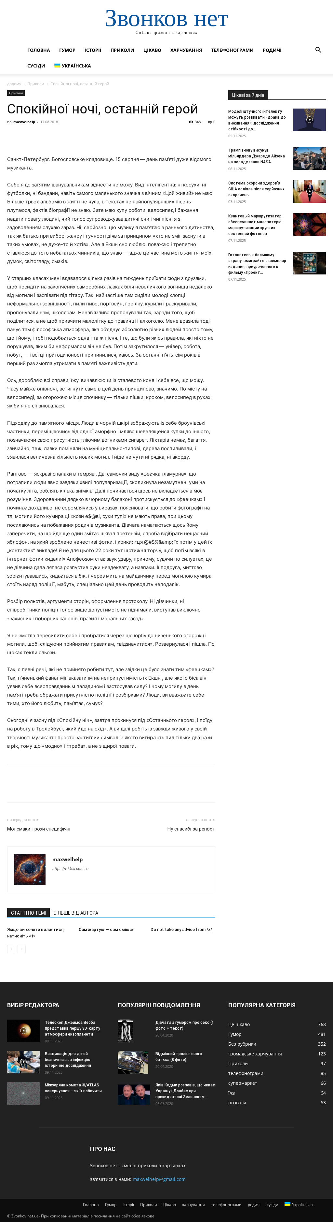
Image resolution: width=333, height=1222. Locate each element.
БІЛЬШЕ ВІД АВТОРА (76, 913)
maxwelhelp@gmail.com (159, 1179)
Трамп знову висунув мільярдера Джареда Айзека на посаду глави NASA (256, 156)
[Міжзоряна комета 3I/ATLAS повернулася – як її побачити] (23, 1093)
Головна (38, 50)
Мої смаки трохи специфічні (38, 829)
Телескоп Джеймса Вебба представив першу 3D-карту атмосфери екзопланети (72, 1028)
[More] (74, 136)
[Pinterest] (43, 136)
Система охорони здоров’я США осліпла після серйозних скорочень (256, 189)
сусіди (36, 66)
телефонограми (232, 50)
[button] (318, 51)
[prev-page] (11, 949)
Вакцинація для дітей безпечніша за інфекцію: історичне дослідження (68, 1060)
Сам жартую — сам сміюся (106, 929)
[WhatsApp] (58, 136)
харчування (186, 50)
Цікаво (152, 50)
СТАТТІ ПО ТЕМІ (28, 913)
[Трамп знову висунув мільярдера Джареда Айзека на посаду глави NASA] (309, 158)
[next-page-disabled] (22, 949)
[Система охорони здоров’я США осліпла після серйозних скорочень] (309, 191)
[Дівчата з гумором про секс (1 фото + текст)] (125, 1031)
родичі (272, 50)
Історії (93, 50)
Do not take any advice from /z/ (181, 929)
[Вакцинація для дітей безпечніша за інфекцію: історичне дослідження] (23, 1062)
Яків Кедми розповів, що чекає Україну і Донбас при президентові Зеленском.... (185, 1091)
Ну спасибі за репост (191, 829)
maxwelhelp (24, 121)
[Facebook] (13, 136)
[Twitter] (28, 136)
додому (14, 83)
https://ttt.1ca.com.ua (70, 868)
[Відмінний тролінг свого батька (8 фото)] (133, 1062)
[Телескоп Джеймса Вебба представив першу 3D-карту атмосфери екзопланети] (23, 1031)
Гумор (67, 50)
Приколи (122, 50)
